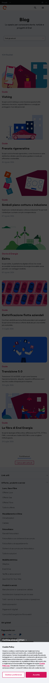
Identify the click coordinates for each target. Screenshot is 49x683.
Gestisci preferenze (13, 675)
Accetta (36, 675)
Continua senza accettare (13, 639)
